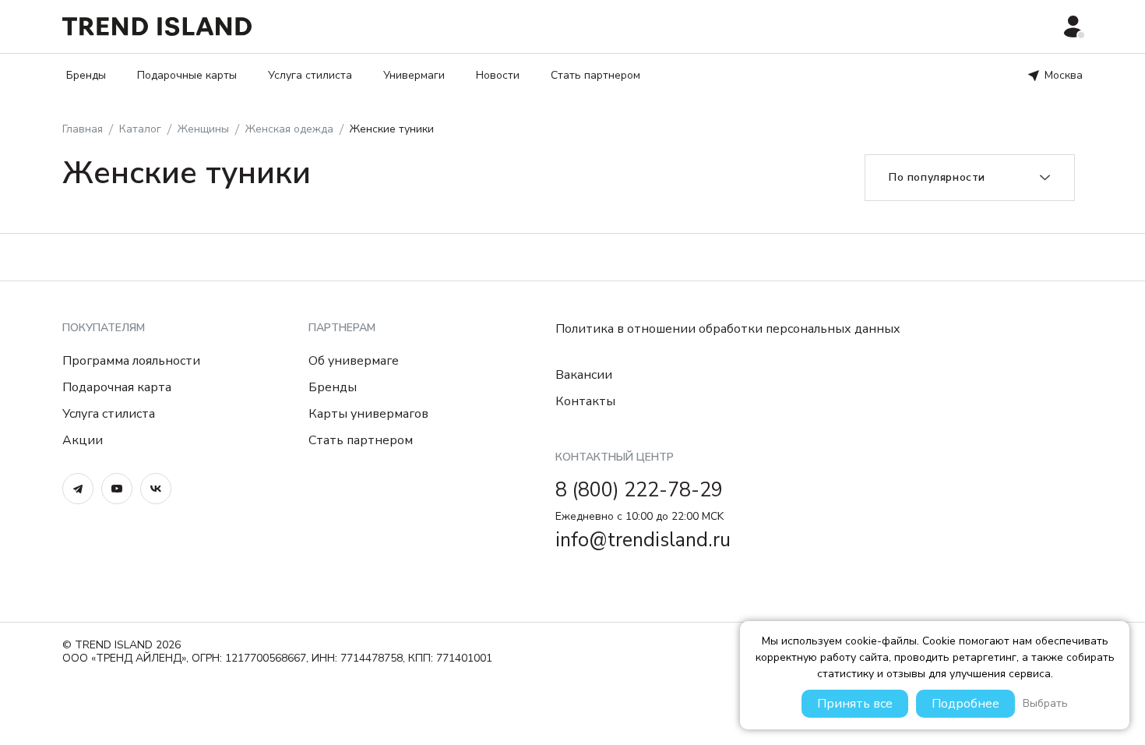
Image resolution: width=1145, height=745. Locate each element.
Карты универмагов (368, 413)
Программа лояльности (131, 360)
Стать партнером (595, 75)
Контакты (585, 401)
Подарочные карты (187, 75)
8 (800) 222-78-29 (639, 490)
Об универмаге (353, 360)
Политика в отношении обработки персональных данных (727, 328)
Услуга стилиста (310, 75)
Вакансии (583, 374)
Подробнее (965, 703)
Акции (82, 440)
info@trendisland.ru (643, 540)
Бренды (86, 75)
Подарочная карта (116, 387)
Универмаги (414, 75)
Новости (498, 75)
